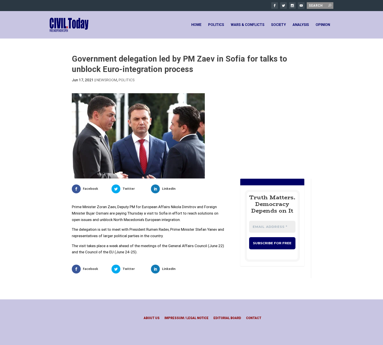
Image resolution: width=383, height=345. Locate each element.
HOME (196, 25)
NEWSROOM (106, 80)
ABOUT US (152, 318)
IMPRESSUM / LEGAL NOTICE (186, 318)
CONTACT (253, 318)
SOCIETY (278, 25)
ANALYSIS (301, 25)
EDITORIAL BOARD (227, 318)
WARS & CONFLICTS (247, 25)
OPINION (323, 25)
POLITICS (216, 25)
